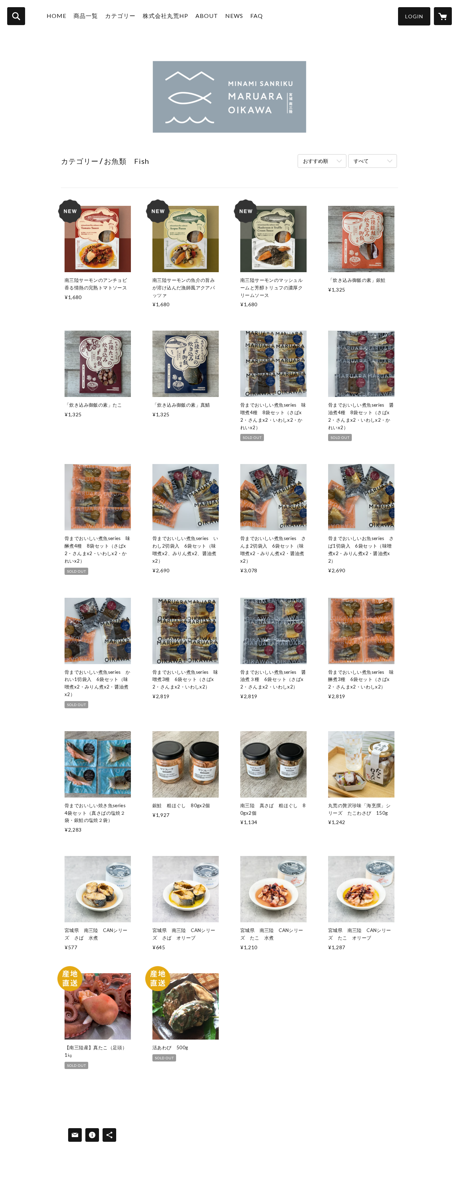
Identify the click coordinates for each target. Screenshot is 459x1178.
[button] (414, 16)
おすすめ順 (315, 161)
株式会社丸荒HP (165, 15)
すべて (361, 161)
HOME (56, 15)
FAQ (256, 15)
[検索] (16, 16)
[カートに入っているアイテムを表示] (443, 16)
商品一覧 (86, 15)
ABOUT (206, 15)
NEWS (234, 15)
